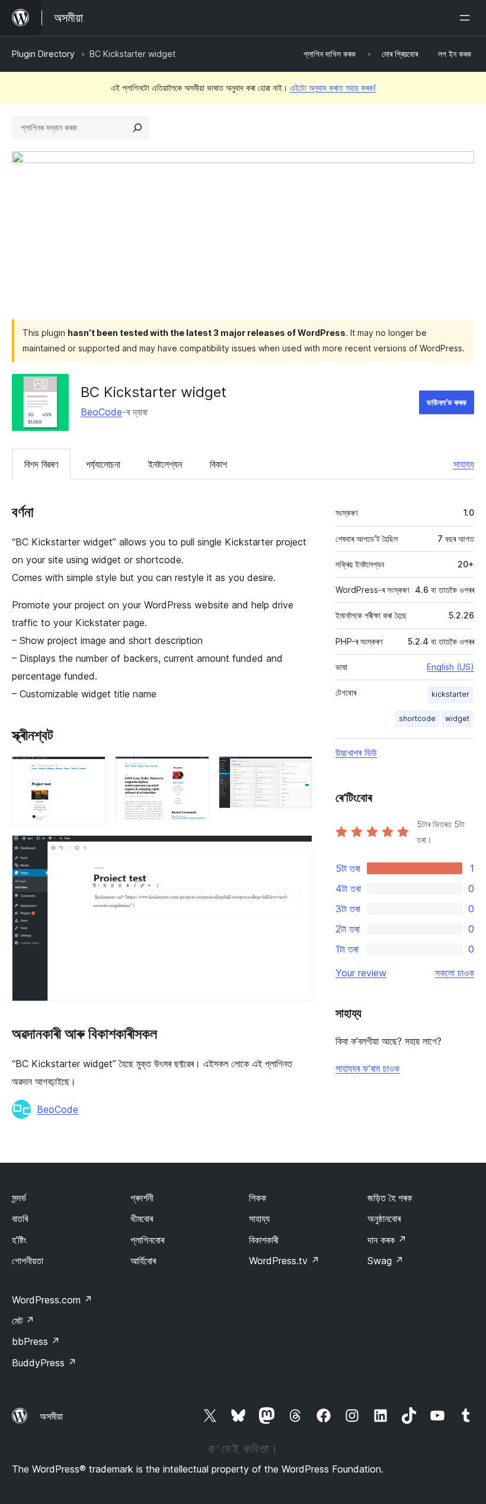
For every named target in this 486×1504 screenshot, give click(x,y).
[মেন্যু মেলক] (467, 18)
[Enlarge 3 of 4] (296, 772)
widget (457, 718)
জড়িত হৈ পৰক (389, 1198)
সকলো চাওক (454, 973)
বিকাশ (218, 464)
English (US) (450, 667)
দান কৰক (387, 1240)
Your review (360, 973)
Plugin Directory (43, 54)
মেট (23, 1321)
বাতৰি (20, 1218)
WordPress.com (52, 1300)
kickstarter (450, 694)
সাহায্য (463, 464)
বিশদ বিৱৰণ (41, 464)
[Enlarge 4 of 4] (296, 851)
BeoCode (101, 412)
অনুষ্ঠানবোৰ (384, 1218)
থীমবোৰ (141, 1218)
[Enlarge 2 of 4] (193, 772)
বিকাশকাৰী (264, 1240)
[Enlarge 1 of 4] (89, 772)
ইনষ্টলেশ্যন (165, 464)
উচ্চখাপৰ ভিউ (356, 753)
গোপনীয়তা (27, 1261)
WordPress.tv (284, 1261)
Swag (385, 1261)
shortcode (417, 718)
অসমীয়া (51, 1416)
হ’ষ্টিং (19, 1240)
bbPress (36, 1341)
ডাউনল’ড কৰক (446, 402)
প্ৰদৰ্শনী (142, 1198)
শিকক (257, 1198)
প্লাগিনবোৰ (147, 1240)
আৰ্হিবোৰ (143, 1261)
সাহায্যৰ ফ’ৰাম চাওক (367, 1068)
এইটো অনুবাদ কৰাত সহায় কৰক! (333, 88)
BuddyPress (44, 1363)
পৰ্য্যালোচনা (103, 464)
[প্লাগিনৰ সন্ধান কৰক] (137, 127)
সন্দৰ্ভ (19, 1198)
